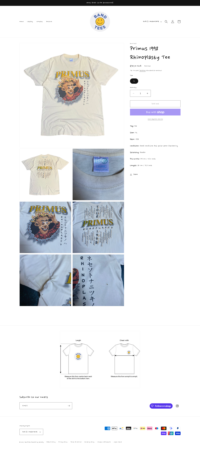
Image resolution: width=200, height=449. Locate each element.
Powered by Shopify (37, 442)
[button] (166, 21)
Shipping (143, 70)
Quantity (133, 88)
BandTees (28, 442)
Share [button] (135, 175)
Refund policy (51, 442)
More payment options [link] (155, 119)
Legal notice (118, 442)
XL (135, 82)
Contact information (104, 442)
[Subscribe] (69, 405)
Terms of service (76, 442)
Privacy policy (62, 442)
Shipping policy (89, 442)
